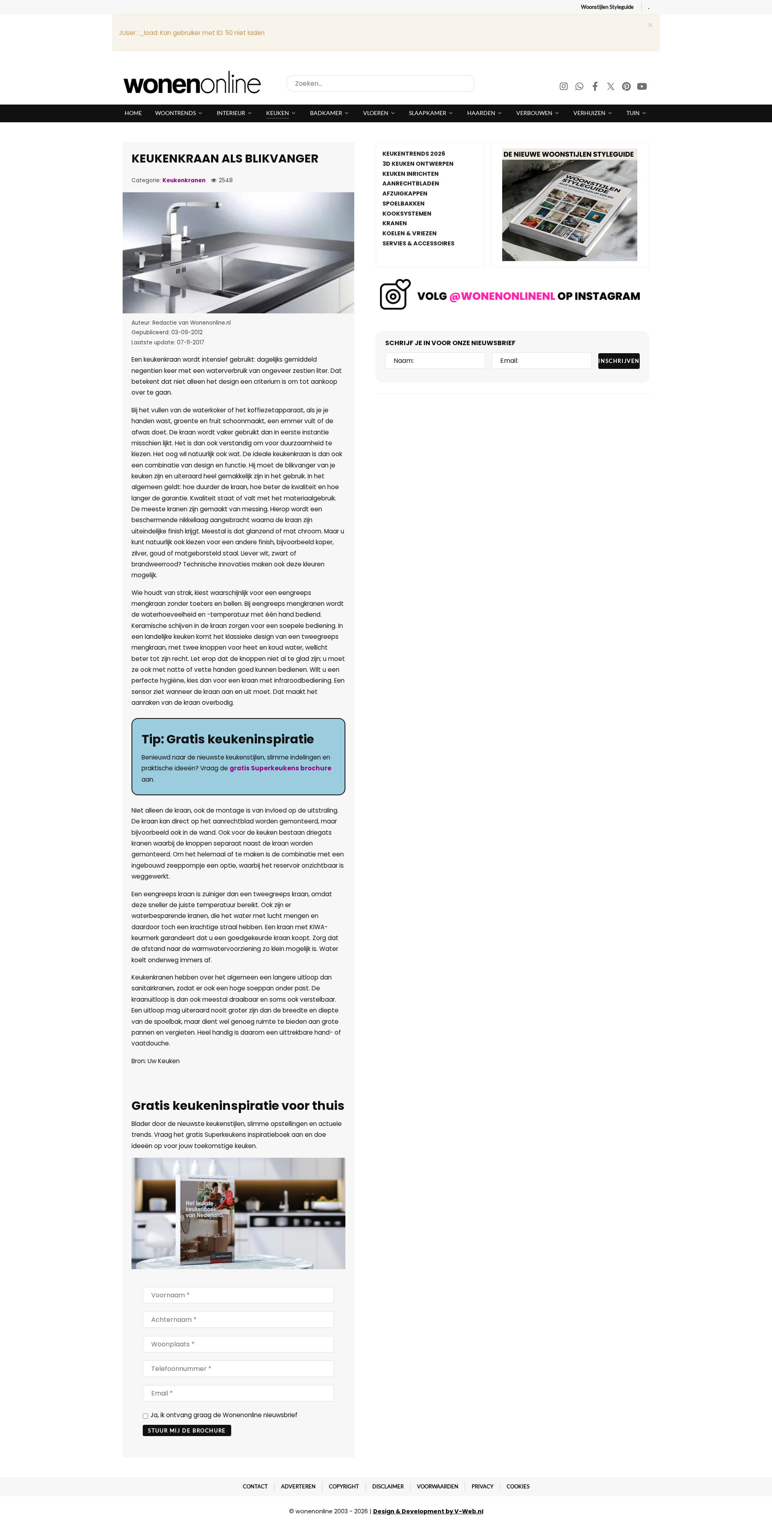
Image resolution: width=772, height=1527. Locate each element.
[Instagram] (564, 87)
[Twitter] (611, 87)
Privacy (482, 1486)
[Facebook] (596, 87)
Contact (255, 1486)
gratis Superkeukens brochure (280, 768)
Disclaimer (388, 1486)
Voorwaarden (437, 1486)
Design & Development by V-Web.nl (428, 1511)
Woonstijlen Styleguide (607, 7)
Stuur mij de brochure (187, 1430)
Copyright (344, 1486)
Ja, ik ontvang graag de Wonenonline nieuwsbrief (224, 1415)
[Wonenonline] (195, 82)
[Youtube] (642, 87)
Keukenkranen (183, 180)
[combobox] (380, 83)
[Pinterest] (627, 87)
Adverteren (298, 1486)
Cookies (518, 1486)
